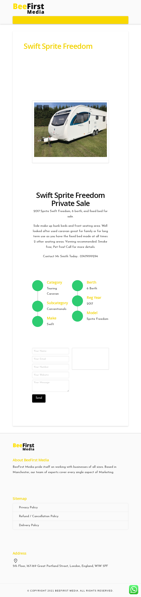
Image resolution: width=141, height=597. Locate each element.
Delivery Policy (29, 525)
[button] (70, 20)
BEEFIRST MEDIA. (67, 590)
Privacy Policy (28, 507)
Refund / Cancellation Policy (38, 516)
